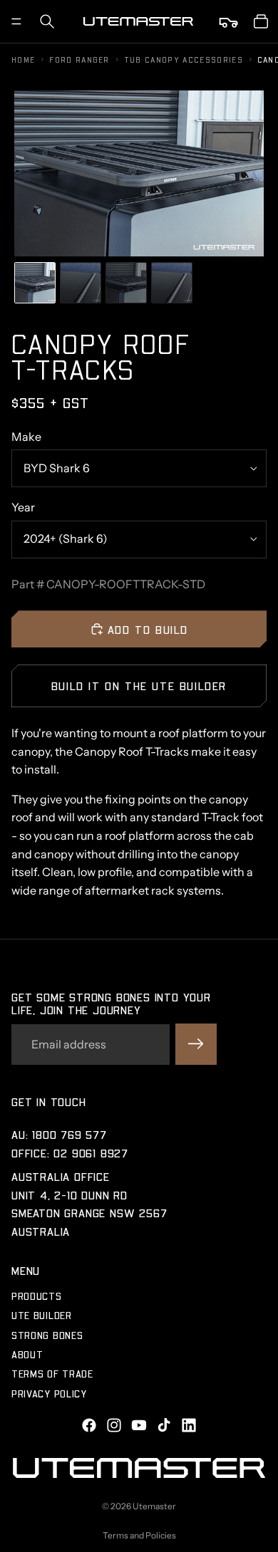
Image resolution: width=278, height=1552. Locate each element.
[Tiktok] (164, 1425)
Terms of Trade (52, 1374)
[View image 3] (126, 282)
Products (36, 1296)
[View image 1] (35, 282)
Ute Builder (41, 1315)
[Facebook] (89, 1425)
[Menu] (16, 21)
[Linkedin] (188, 1425)
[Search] (47, 21)
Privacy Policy (49, 1393)
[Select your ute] (229, 21)
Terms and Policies (139, 1535)
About (27, 1354)
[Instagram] (114, 1425)
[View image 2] (80, 282)
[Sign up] (196, 1044)
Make (26, 436)
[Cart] (261, 21)
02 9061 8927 (90, 1152)
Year (23, 507)
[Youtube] (139, 1425)
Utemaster (154, 1506)
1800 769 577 (69, 1134)
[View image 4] (171, 282)
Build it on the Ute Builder (139, 685)
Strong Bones (47, 1334)
